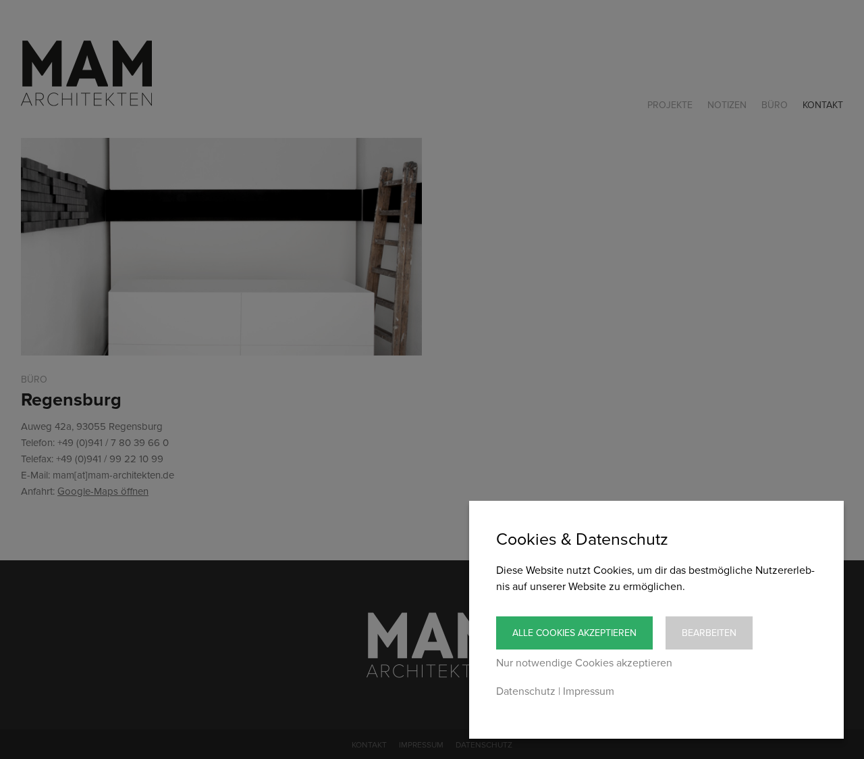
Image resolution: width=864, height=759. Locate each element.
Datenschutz (526, 691)
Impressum (588, 691)
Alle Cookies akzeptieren (574, 633)
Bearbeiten (709, 633)
